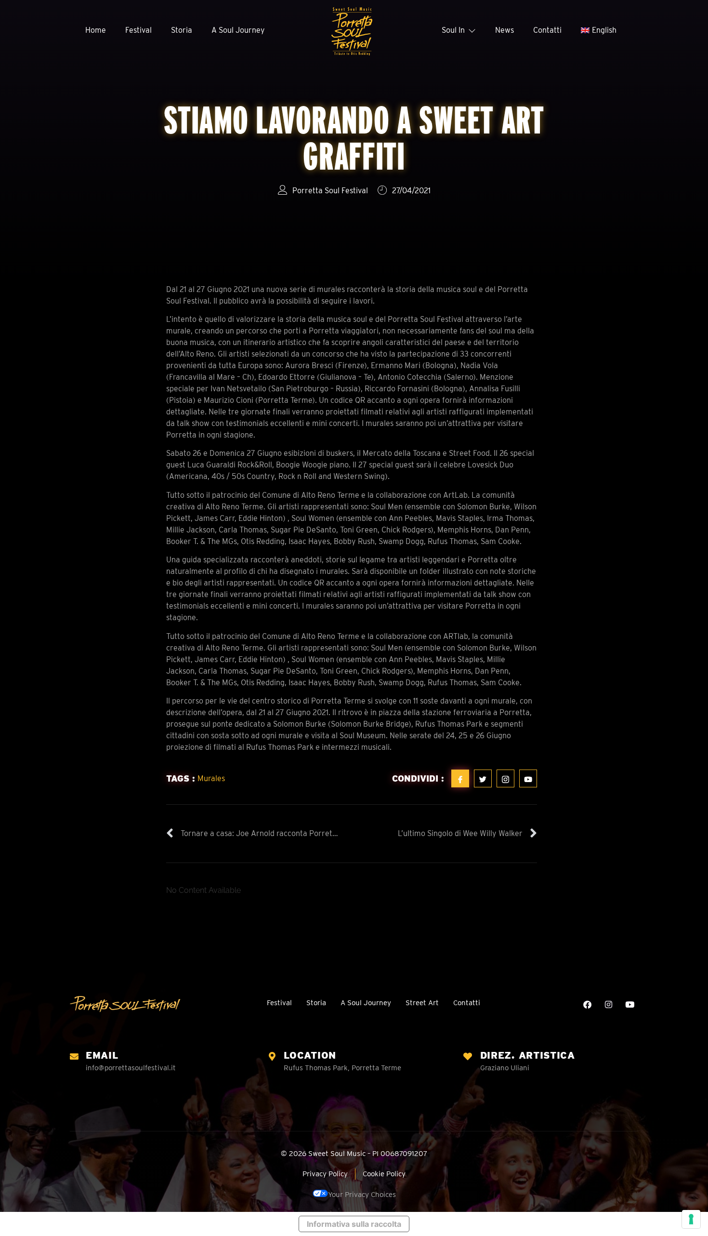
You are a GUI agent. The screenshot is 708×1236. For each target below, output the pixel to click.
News (504, 30)
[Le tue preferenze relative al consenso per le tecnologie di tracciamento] (691, 1219)
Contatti (547, 30)
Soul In (453, 30)
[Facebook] (587, 1004)
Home (95, 30)
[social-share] (460, 778)
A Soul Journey (238, 30)
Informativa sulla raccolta (354, 1224)
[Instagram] (608, 1004)
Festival (138, 30)
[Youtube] (630, 1004)
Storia (181, 30)
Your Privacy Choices (362, 1194)
